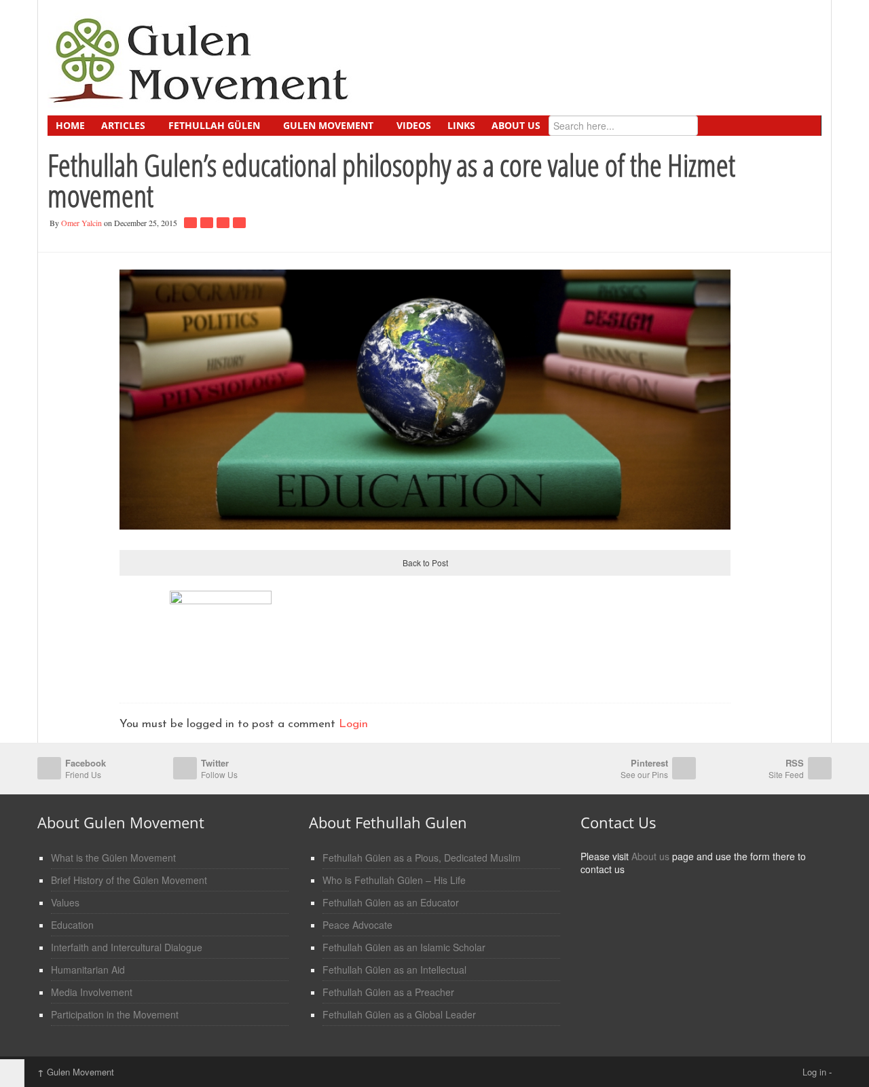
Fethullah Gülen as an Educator (390, 902)
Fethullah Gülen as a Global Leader (399, 1014)
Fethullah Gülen (214, 125)
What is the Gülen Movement (113, 857)
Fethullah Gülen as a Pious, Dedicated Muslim (421, 857)
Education (72, 925)
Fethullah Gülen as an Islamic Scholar (403, 947)
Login (353, 724)
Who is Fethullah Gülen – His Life (394, 880)
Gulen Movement (328, 125)
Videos (413, 125)
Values (65, 902)
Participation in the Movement (115, 1014)
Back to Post (425, 562)
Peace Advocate (357, 925)
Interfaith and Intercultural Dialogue (126, 947)
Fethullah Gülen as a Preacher (388, 992)
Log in (814, 1071)
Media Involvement (91, 992)
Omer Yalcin (81, 222)
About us (650, 856)
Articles (123, 125)
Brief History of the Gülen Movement (129, 880)
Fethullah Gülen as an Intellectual (394, 969)
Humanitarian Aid (88, 969)
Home (70, 125)
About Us (516, 125)
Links (461, 125)
